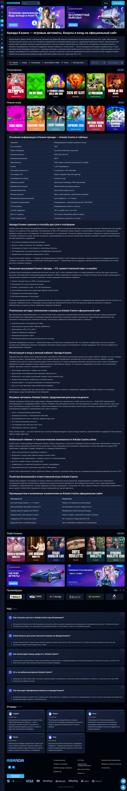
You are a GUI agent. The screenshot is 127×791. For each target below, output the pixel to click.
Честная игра (105, 768)
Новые (24, 63)
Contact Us (80, 773)
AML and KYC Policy (83, 769)
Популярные (35, 63)
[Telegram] (9, 767)
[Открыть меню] (2, 2)
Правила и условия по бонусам (111, 764)
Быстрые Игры (78, 63)
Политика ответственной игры (110, 760)
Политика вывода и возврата (62, 768)
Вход (106, 3)
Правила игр (57, 771)
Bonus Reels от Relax (52, 63)
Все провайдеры (113, 62)
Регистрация (118, 3)
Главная (15, 63)
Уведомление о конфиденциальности (84, 764)
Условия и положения (60, 764)
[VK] (13, 767)
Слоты (66, 63)
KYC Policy (80, 760)
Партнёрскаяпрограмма (15, 776)
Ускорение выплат (59, 760)
